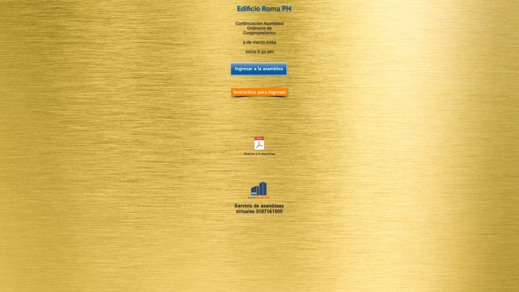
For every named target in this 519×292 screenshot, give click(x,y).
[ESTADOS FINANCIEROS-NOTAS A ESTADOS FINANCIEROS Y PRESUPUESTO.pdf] (259, 144)
